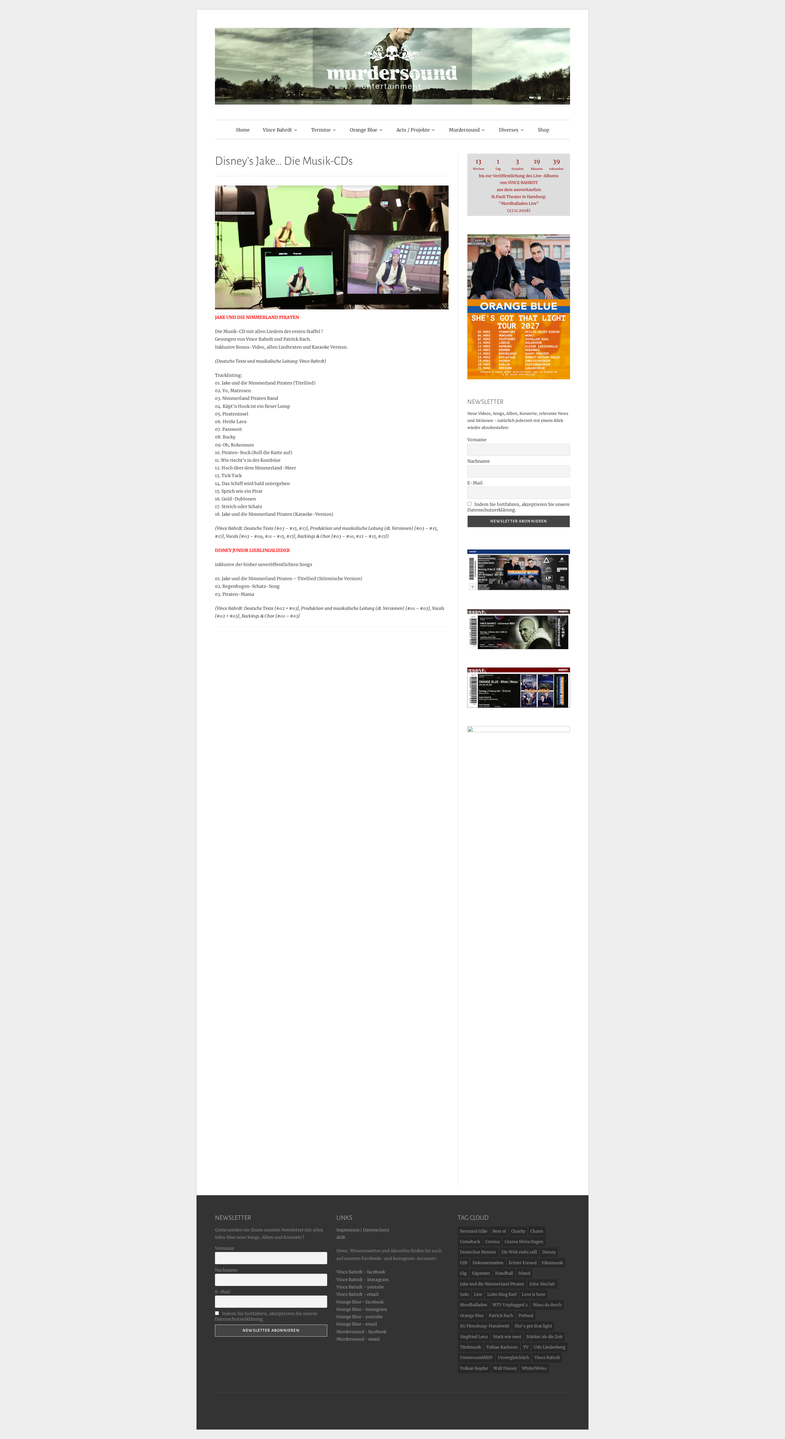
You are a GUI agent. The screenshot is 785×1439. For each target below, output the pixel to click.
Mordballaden (473, 1304)
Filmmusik (552, 1262)
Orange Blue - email (356, 1324)
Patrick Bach (501, 1315)
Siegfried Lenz (474, 1336)
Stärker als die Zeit (544, 1336)
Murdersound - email (358, 1339)
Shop (543, 130)
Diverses (509, 130)
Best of (499, 1231)
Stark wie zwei (507, 1336)
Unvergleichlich (513, 1357)
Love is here (533, 1294)
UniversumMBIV (476, 1357)
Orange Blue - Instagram (361, 1309)
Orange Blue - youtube (359, 1316)
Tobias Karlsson (502, 1347)
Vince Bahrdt (277, 130)
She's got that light (533, 1326)
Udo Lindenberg (549, 1347)
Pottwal (526, 1315)
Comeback (470, 1241)
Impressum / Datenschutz (362, 1230)
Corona (492, 1241)
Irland (524, 1273)
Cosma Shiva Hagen (524, 1241)
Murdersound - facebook (361, 1331)
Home (243, 130)
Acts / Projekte (413, 130)
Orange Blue (363, 130)
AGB (340, 1237)
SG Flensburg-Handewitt (484, 1326)
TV (526, 1347)
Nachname (478, 461)
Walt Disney (505, 1368)
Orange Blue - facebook (360, 1302)
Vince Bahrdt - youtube (360, 1287)
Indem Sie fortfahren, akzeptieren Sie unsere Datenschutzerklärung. (518, 507)
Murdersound (464, 130)
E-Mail (475, 483)
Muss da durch (547, 1304)
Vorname (477, 439)
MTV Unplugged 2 (510, 1304)
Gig (463, 1273)
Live (478, 1294)
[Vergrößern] (562, 617)
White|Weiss (534, 1368)
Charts (536, 1231)
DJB (463, 1262)
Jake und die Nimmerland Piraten (492, 1284)
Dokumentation (488, 1262)
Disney (549, 1252)
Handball (504, 1273)
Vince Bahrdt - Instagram (362, 1279)
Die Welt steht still (519, 1252)
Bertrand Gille (473, 1231)
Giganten (481, 1273)
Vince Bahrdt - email (357, 1294)
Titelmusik (470, 1347)
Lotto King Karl (502, 1294)
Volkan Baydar (474, 1368)
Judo (464, 1294)
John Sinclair (542, 1284)
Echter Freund (523, 1262)
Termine (321, 130)
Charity (518, 1231)
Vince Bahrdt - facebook (360, 1272)
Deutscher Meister (478, 1252)
